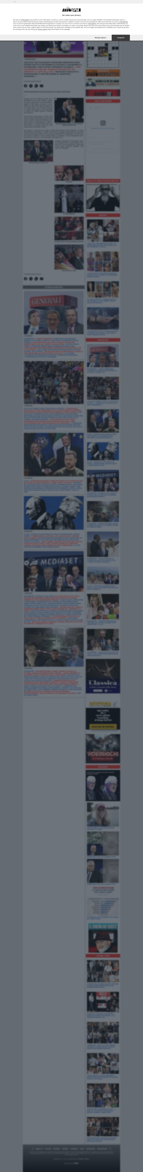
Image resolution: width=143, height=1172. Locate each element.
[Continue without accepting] (15, 2)
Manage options (100, 37)
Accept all (120, 37)
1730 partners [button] (25, 20)
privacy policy (42, 29)
